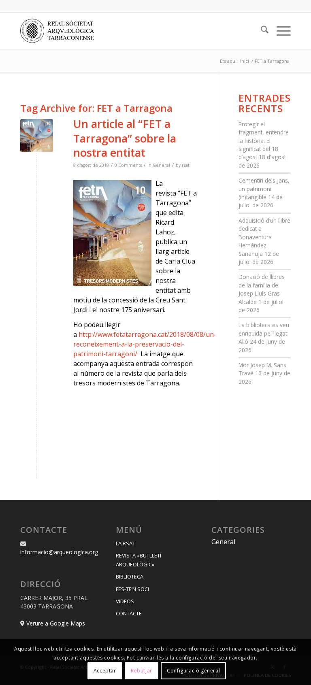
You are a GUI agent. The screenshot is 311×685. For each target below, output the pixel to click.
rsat (186, 165)
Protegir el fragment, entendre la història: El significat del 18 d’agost (264, 140)
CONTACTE (129, 613)
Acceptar (105, 670)
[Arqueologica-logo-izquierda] (60, 31)
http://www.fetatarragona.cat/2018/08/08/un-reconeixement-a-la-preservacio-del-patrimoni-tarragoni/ (144, 344)
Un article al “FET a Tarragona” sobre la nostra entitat (124, 138)
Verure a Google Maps (55, 623)
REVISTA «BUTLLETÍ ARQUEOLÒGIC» (138, 560)
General (161, 165)
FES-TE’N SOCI (132, 589)
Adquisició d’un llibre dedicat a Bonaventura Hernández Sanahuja (264, 237)
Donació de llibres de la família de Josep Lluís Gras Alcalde (262, 289)
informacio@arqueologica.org (59, 552)
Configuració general (193, 670)
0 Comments (128, 165)
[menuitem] (260, 31)
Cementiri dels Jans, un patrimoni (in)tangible (264, 189)
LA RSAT (125, 543)
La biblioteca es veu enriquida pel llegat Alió (264, 333)
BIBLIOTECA (129, 576)
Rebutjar (141, 670)
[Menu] (279, 31)
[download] (36, 135)
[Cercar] (260, 31)
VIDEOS (125, 601)
